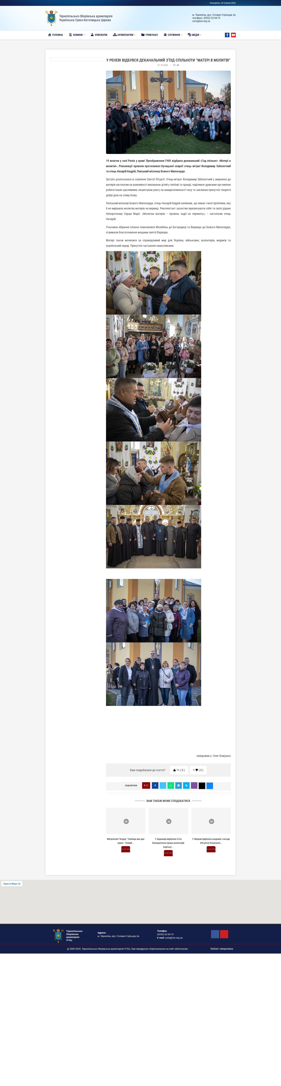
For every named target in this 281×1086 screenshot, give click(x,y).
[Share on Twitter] (163, 785)
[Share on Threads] (202, 785)
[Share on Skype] (186, 785)
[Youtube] (233, 35)
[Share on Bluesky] (210, 785)
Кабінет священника (222, 948)
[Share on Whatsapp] (170, 785)
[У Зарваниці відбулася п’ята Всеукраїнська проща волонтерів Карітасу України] (168, 821)
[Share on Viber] (194, 785)
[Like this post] (147, 785)
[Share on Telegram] (178, 785)
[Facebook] (227, 35)
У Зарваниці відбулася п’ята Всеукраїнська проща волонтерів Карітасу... (168, 843)
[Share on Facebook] (155, 785)
